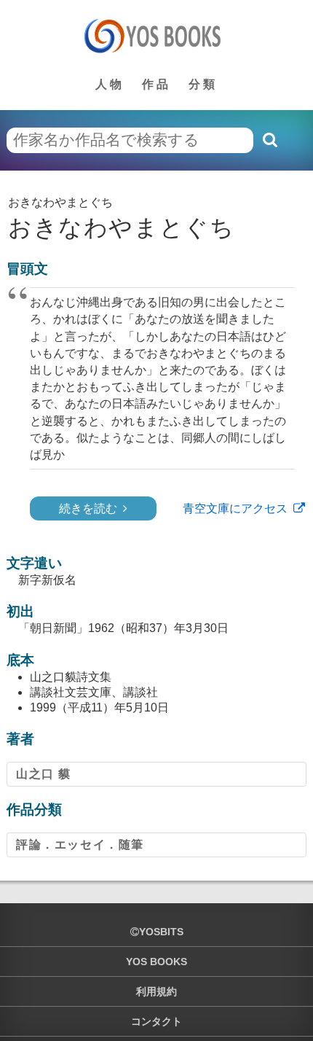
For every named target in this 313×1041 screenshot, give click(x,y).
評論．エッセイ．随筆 (80, 844)
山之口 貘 (43, 774)
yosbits (161, 931)
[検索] (269, 140)
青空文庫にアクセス (235, 508)
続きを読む (88, 508)
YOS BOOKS (156, 961)
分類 (203, 84)
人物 (109, 84)
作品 (156, 84)
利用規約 (156, 991)
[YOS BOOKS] (157, 35)
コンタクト (156, 1021)
